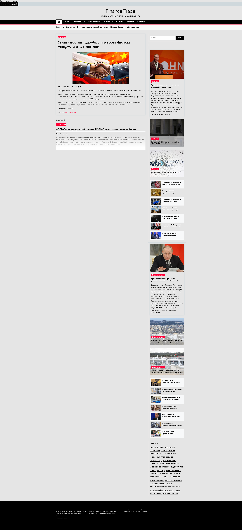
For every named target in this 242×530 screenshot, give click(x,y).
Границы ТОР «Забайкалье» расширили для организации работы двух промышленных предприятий (166, 341)
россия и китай (156, 493)
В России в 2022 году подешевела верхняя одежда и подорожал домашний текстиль (169, 407)
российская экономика (164, 490)
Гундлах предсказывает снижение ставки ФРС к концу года (165, 86)
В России (165, 467)
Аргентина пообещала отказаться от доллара (170, 209)
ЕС (164, 470)
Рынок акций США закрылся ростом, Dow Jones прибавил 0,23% (172, 183)
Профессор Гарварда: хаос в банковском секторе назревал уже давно (165, 173)
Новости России (166, 477)
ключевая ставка (174, 487)
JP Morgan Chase (169, 460)
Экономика (130, 22)
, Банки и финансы (157, 447)
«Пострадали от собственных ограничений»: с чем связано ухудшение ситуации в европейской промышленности (172, 382)
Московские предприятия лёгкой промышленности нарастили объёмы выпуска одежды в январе (171, 399)
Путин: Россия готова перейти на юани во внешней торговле (169, 234)
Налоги (172, 473)
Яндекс (169, 483)
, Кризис (164, 450)
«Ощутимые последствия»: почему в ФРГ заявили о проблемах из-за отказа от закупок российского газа (167, 371)
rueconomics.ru (70, 112)
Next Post (59, 120)
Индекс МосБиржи (173, 470)
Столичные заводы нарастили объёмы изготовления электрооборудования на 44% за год (171, 433)
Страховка (154, 483)
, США (161, 454)
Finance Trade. (121, 11)
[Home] (59, 22)
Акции (167, 463)
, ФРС (174, 454)
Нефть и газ (154, 477)
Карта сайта (141, 22)
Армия (152, 467)
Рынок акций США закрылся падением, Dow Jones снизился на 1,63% (171, 200)
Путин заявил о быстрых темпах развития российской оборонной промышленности (164, 280)
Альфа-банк (175, 463)
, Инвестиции (155, 450)
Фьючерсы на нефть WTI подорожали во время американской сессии (170, 217)
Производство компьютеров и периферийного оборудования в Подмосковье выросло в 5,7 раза (172, 390)
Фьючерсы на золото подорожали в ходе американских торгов (169, 192)
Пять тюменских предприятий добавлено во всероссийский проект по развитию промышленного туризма (171, 424)
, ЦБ (172, 457)
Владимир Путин (176, 467)
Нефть (177, 473)
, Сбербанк (168, 454)
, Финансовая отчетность (160, 457)
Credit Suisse (155, 460)
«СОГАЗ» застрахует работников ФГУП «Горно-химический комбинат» (96, 129)
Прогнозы (177, 477)
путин (152, 490)
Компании (164, 473)
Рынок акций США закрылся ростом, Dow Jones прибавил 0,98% (172, 226)
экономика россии (170, 493)
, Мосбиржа (154, 454)
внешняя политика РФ (158, 487)
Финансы (119, 22)
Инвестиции (76, 22)
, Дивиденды (170, 447)
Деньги (160, 470)
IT (84, 22)
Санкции (168, 480)
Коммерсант (154, 473)
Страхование (108, 22)
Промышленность (94, 22)
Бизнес (66, 22)
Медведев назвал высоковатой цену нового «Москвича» (171, 416)
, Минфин (171, 450)
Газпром (153, 470)
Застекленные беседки (8, 1)
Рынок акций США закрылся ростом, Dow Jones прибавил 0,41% (165, 142)
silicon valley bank (157, 463)
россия (177, 490)
